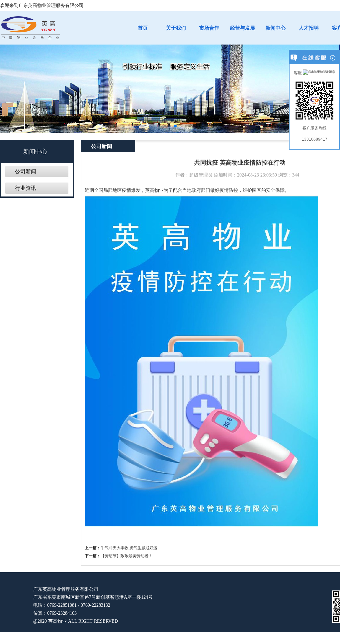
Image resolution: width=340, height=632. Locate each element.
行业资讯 (25, 188)
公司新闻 (25, 171)
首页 (143, 28)
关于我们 (176, 28)
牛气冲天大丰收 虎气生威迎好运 (129, 548)
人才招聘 (309, 28)
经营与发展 (242, 28)
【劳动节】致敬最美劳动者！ (126, 556)
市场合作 (209, 28)
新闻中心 (276, 28)
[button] (164, 126)
